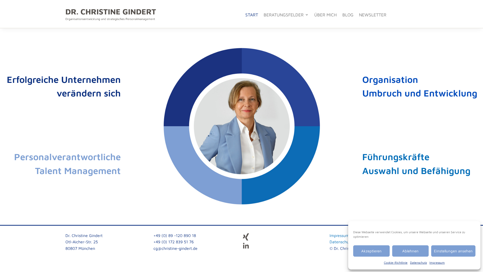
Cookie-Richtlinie (396, 262)
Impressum (437, 262)
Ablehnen (410, 251)
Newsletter (372, 14)
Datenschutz (418, 262)
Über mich (325, 14)
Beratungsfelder (284, 14)
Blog (347, 14)
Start (251, 14)
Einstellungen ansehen (453, 251)
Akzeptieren (371, 251)
